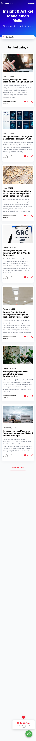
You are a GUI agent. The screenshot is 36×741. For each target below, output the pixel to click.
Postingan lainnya (18, 467)
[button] (32, 101)
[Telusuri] (33, 37)
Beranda (31, 4)
